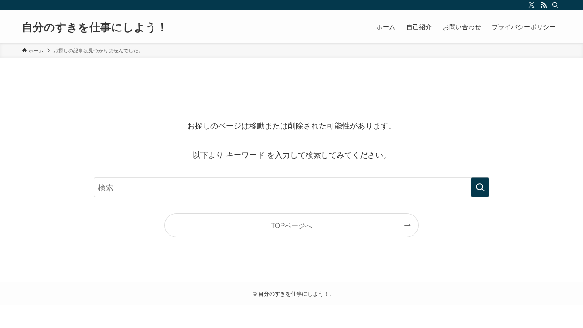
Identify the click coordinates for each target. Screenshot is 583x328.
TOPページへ (291, 225)
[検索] (555, 5)
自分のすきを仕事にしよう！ (95, 26)
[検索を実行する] (480, 187)
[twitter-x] (531, 5)
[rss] (543, 5)
